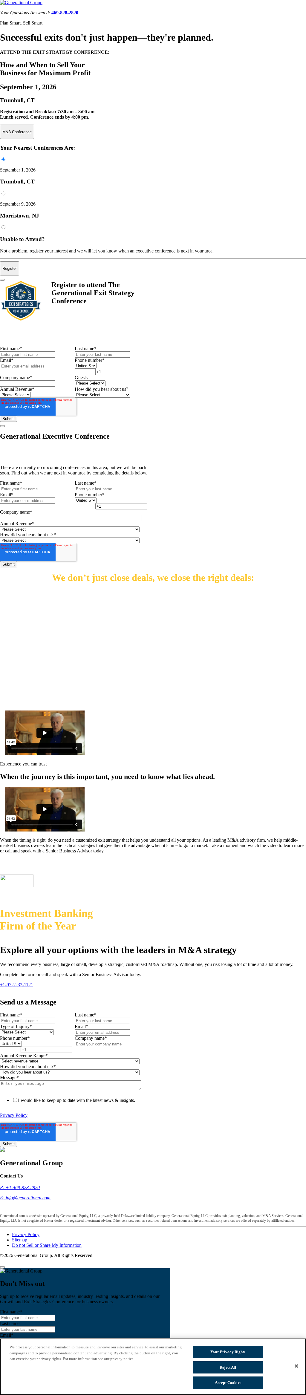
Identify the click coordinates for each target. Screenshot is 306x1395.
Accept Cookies (228, 1382)
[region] (153, 1366)
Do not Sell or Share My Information (47, 1245)
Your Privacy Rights (227, 1352)
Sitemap (19, 1239)
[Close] (2, 280)
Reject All (228, 1367)
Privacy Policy (13, 1115)
